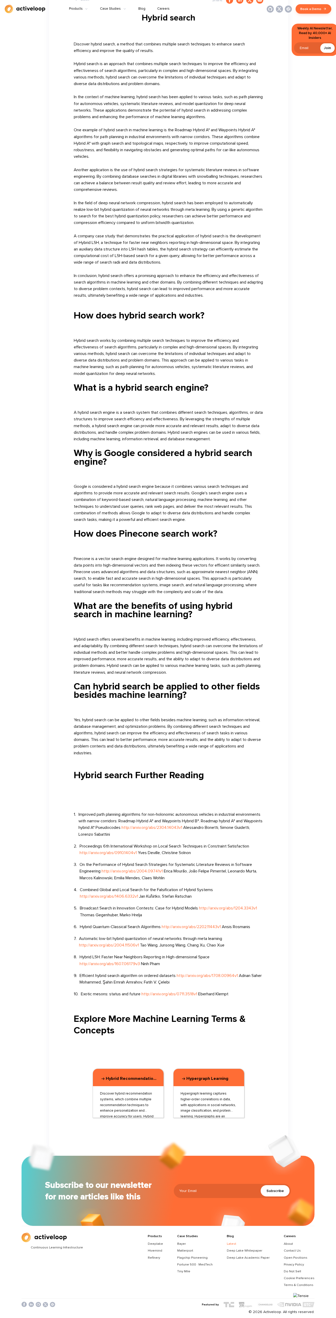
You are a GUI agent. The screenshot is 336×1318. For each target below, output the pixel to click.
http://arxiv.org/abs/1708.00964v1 (207, 975)
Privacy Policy (294, 1264)
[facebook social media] (24, 1304)
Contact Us (292, 1250)
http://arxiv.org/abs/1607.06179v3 (110, 963)
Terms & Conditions (298, 1285)
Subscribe (275, 1191)
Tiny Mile (183, 1271)
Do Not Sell (292, 1271)
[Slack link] (288, 9)
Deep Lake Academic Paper (248, 1258)
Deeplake (155, 1244)
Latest (231, 1244)
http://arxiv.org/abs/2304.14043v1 (152, 827)
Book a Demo (310, 9)
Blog (141, 9)
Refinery (154, 1258)
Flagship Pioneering (192, 1258)
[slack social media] (52, 1304)
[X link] (279, 9)
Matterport (185, 1250)
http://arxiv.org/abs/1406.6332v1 (109, 896)
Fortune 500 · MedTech (195, 1264)
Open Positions (295, 1258)
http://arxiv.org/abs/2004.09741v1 (132, 871)
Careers (163, 9)
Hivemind (155, 1250)
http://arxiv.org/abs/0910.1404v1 (108, 852)
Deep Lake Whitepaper (244, 1250)
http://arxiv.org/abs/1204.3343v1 (228, 908)
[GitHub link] (270, 9)
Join (327, 48)
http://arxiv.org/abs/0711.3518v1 (169, 994)
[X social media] (45, 1304)
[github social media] (38, 1304)
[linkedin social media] (31, 1304)
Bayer (181, 1244)
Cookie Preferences (299, 1278)
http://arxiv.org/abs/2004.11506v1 (109, 945)
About (288, 1244)
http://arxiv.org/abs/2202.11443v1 (191, 926)
